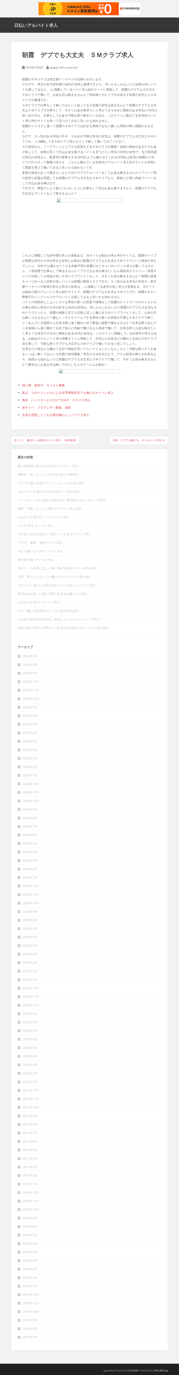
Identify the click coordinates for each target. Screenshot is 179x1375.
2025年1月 (29, 775)
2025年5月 (29, 741)
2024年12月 (30, 784)
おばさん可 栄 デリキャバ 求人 (39, 602)
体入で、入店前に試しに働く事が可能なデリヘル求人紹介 (57, 568)
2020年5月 (29, 1252)
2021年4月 (29, 1158)
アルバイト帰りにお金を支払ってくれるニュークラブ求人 (57, 585)
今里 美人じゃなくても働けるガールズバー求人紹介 (54, 577)
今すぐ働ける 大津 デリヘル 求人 (40, 551)
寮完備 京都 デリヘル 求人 (36, 560)
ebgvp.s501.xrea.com (64, 67)
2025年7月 (29, 724)
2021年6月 (29, 1141)
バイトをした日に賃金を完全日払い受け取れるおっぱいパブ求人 (62, 500)
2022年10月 (30, 1005)
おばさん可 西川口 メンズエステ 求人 (43, 517)
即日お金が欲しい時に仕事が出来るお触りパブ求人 (53, 594)
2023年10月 (30, 903)
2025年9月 (29, 707)
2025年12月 (30, 682)
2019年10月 (30, 1312)
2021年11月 (30, 1099)
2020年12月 (30, 1192)
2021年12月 (30, 1090)
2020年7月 (29, 1235)
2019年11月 (30, 1303)
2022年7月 (29, 1031)
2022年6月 (29, 1039)
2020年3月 (29, 1269)
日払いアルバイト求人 (36, 25)
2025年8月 (29, 716)
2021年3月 (29, 1167)
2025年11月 (30, 690)
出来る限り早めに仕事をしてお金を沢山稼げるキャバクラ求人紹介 (63, 628)
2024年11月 (30, 792)
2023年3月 (29, 962)
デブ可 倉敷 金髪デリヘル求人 (41, 542)
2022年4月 (29, 1056)
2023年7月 (29, 928)
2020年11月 (30, 1201)
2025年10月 (30, 699)
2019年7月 (29, 1337)
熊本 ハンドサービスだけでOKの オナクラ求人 (56, 400)
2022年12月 (30, 988)
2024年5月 (29, 843)
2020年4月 (29, 1260)
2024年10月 (30, 801)
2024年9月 (29, 809)
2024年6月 (29, 835)
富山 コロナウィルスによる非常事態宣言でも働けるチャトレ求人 (68, 393)
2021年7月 (29, 1133)
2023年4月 (29, 954)
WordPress (161, 1370)
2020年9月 (29, 1218)
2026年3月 (29, 656)
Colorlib (133, 1370)
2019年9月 (29, 1320)
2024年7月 (29, 826)
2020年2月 (29, 1277)
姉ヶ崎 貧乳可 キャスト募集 (43, 385)
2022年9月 (29, 1014)
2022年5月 (29, 1048)
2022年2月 (29, 1073)
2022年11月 (30, 997)
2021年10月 (30, 1107)
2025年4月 (29, 750)
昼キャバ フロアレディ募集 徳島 (46, 407)
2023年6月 (29, 937)
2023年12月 (30, 886)
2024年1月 (29, 877)
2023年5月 (29, 945)
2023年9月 (29, 911)
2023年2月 (29, 971)
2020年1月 (29, 1286)
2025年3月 (29, 758)
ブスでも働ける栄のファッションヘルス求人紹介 (51, 483)
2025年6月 (29, 733)
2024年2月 (29, 869)
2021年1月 (29, 1184)
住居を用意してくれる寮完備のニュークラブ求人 (55, 415)
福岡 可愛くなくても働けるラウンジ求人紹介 (50, 508)
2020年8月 (29, 1226)
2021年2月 (29, 1175)
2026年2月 (29, 665)
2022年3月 (29, 1065)
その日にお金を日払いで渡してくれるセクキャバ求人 (54, 534)
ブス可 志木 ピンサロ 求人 (36, 525)
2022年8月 (29, 1022)
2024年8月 (29, 818)
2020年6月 (29, 1243)
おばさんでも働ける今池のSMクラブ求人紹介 (49, 491)
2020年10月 (30, 1209)
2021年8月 (29, 1124)
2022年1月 (29, 1082)
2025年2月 (29, 767)
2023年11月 (30, 894)
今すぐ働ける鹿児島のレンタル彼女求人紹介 (48, 611)
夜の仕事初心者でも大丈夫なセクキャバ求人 (48, 466)
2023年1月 (29, 979)
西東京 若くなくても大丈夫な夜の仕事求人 (48, 474)
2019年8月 (29, 1329)
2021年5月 (29, 1150)
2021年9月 (29, 1116)
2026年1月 (29, 673)
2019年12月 (30, 1294)
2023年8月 (29, 920)
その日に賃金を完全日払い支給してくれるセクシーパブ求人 (59, 619)
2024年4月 (29, 852)
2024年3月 (29, 860)
